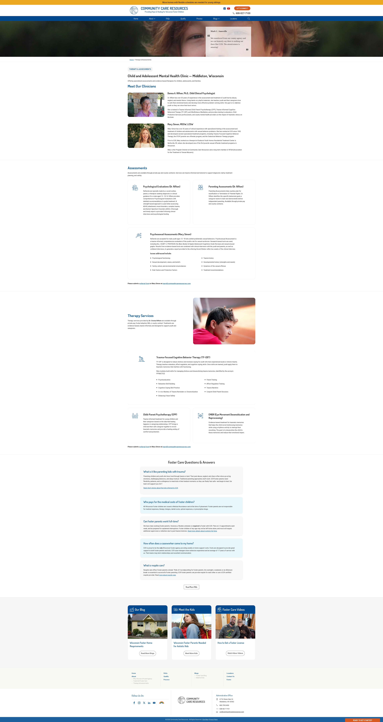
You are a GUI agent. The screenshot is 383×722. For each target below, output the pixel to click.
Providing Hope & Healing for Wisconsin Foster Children (164, 12)
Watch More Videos (235, 653)
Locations (233, 18)
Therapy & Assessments (141, 683)
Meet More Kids (191, 653)
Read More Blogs (147, 653)
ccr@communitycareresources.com (232, 712)
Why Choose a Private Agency (142, 679)
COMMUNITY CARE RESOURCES (164, 8)
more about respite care (167, 575)
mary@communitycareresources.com (177, 283)
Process (199, 18)
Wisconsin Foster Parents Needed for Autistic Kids (190, 644)
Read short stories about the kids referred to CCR (160, 488)
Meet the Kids (200, 678)
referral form (144, 283)
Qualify (183, 18)
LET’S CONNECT (242, 8)
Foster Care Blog (201, 675)
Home (136, 18)
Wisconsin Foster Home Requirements (141, 644)
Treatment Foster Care (140, 681)
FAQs (168, 18)
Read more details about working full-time (202, 531)
